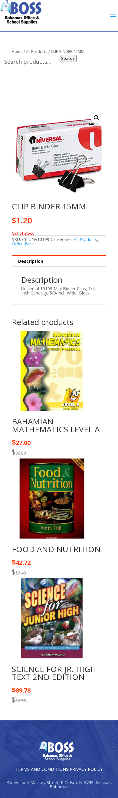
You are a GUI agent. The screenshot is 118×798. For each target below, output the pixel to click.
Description (30, 261)
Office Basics (25, 243)
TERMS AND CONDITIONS (41, 769)
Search (67, 58)
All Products (85, 239)
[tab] (59, 261)
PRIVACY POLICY (86, 769)
